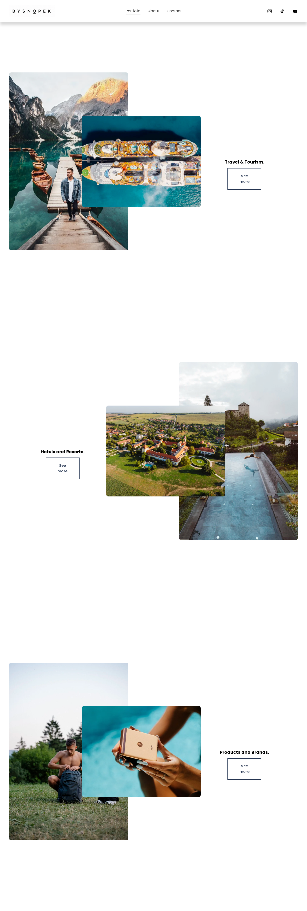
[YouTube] (295, 11)
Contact (174, 10)
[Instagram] (269, 11)
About (153, 10)
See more (244, 178)
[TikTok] (282, 11)
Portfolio (133, 10)
